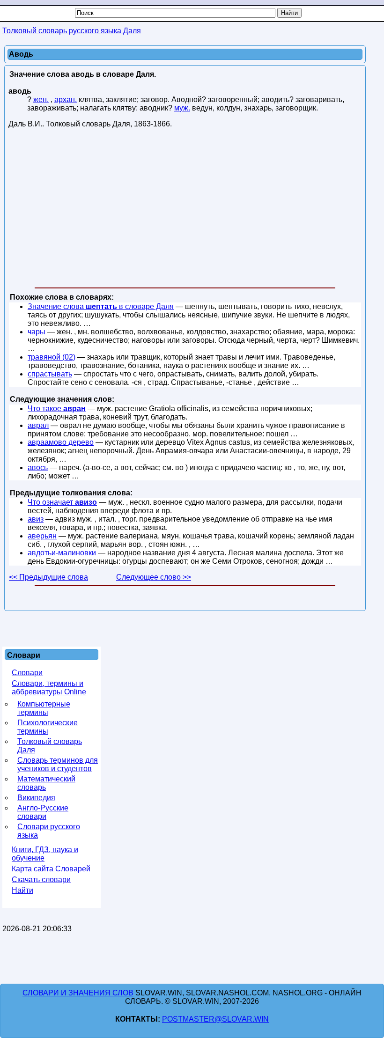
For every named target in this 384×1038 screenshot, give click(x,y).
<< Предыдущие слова (48, 577)
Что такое (57, 408)
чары (36, 332)
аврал (38, 425)
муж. (182, 108)
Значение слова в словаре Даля (101, 306)
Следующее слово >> (153, 577)
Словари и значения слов (77, 993)
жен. (41, 99)
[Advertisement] (185, 209)
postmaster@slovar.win (215, 1019)
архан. (65, 99)
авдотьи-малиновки (62, 553)
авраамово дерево (61, 442)
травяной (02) (51, 357)
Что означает (62, 502)
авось (38, 467)
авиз (36, 519)
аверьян (42, 536)
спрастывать (50, 374)
